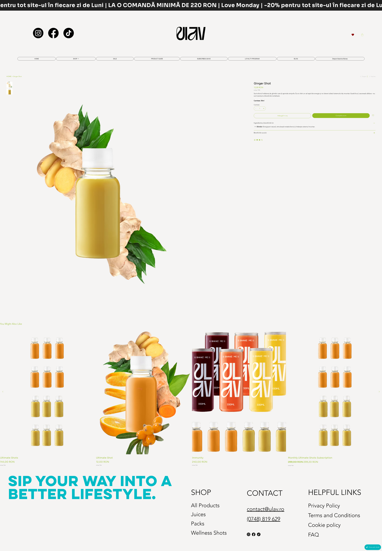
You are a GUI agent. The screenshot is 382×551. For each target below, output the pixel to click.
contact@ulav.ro (265, 509)
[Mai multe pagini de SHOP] (78, 58)
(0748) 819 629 (263, 519)
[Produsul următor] (379, 391)
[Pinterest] (260, 140)
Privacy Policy (324, 505)
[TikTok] (68, 33)
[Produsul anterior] (3, 391)
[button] (362, 35)
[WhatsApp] (255, 140)
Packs (197, 523)
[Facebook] (53, 33)
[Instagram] (38, 33)
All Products (205, 505)
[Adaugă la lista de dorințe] (373, 115)
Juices (198, 514)
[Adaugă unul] (264, 108)
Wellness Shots (209, 533)
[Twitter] (262, 140)
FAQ (313, 535)
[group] (191, 397)
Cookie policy (324, 525)
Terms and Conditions (334, 515)
